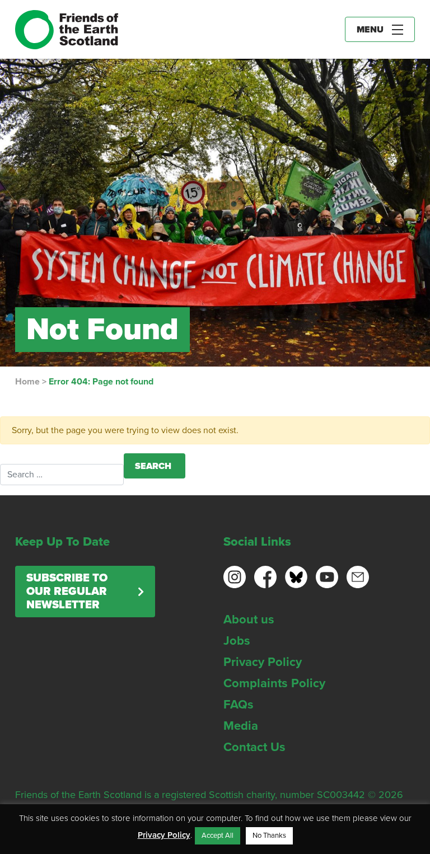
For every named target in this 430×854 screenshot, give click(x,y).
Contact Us (254, 747)
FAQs (238, 704)
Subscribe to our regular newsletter (67, 591)
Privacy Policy (262, 662)
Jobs (236, 641)
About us (248, 619)
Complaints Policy (274, 683)
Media (240, 726)
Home (27, 381)
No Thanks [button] (269, 835)
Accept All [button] (217, 835)
